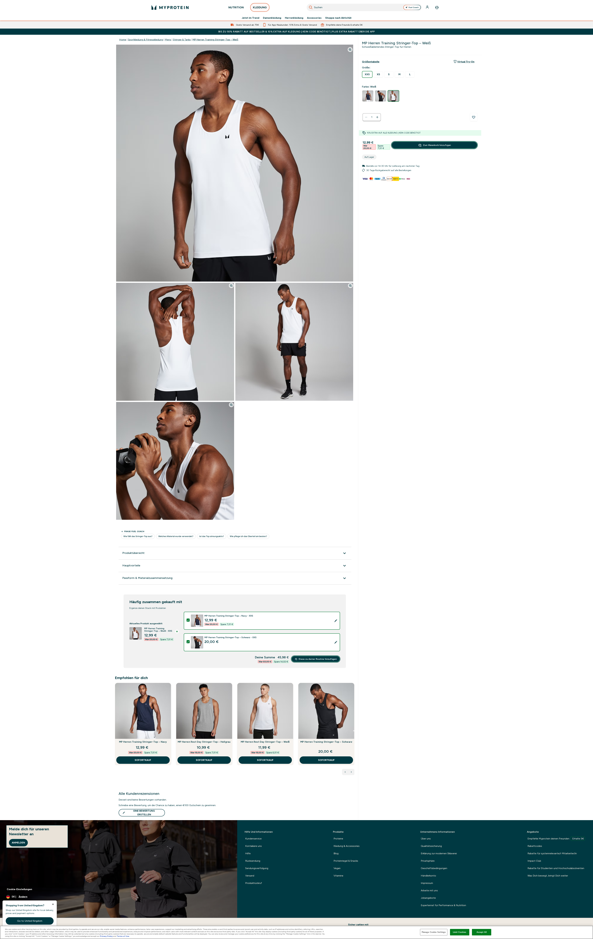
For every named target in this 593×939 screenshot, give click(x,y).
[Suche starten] (311, 7)
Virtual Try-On (465, 61)
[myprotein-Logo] (170, 7)
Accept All (482, 932)
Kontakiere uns (253, 846)
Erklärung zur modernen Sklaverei (439, 853)
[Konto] (427, 7)
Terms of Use (123, 936)
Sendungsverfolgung (256, 868)
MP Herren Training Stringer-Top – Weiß (215, 39)
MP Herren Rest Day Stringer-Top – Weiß (265, 741)
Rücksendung (252, 861)
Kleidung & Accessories (347, 846)
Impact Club (534, 861)
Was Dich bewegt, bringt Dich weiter (548, 875)
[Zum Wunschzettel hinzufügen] (473, 117)
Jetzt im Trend (250, 18)
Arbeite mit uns (429, 890)
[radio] (367, 74)
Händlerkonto (428, 875)
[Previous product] (345, 772)
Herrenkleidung (294, 18)
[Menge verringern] (366, 117)
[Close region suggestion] (52, 904)
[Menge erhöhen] (377, 117)
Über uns (426, 838)
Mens (168, 39)
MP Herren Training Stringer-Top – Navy (143, 741)
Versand (249, 875)
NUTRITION (236, 7)
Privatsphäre (428, 861)
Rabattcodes (535, 846)
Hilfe (248, 853)
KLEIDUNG (260, 7)
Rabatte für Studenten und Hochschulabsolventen (556, 868)
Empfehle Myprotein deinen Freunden (556, 838)
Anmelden (18, 842)
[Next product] (351, 772)
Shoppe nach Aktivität (338, 18)
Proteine (338, 838)
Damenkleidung (272, 18)
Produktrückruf (253, 883)
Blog (336, 853)
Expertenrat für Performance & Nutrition (443, 905)
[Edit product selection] (335, 620)
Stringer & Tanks (182, 39)
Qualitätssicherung (431, 846)
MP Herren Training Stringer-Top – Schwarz (326, 741)
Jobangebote (428, 898)
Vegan (337, 868)
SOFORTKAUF (143, 760)
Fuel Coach (414, 7)
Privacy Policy (106, 936)
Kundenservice (253, 838)
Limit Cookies (459, 932)
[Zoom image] (350, 49)
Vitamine (338, 875)
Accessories (314, 18)
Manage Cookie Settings (434, 932)
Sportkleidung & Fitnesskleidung (145, 39)
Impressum (427, 883)
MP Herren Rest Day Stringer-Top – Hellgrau (204, 741)
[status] (372, 117)
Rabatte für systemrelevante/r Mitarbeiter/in (552, 853)
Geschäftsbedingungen (434, 868)
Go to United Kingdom (29, 921)
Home (122, 39)
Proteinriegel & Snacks (346, 861)
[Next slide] (353, 730)
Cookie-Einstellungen (19, 889)
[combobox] (364, 7)
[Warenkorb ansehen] (437, 7)
